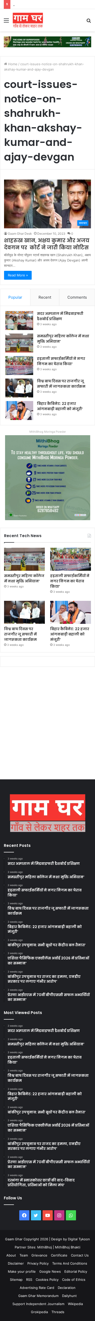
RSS (29, 1280)
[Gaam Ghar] (28, 20)
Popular (15, 297)
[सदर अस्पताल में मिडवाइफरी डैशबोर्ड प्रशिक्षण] (19, 320)
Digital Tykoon (79, 1239)
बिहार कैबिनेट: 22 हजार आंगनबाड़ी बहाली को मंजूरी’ (60, 406)
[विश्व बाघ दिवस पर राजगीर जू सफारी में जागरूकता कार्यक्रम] (19, 388)
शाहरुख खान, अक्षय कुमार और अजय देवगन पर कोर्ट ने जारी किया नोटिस (46, 244)
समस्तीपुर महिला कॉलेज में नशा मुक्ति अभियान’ (24, 578)
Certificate (59, 1255)
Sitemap (16, 1280)
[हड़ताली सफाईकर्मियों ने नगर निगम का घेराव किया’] (19, 365)
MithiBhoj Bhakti (67, 1247)
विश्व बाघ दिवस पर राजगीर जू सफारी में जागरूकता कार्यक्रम (48, 4)
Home (12, 64)
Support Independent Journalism (38, 1304)
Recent (45, 297)
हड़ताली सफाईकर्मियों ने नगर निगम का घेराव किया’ (61, 361)
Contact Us (80, 1255)
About (11, 1255)
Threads (57, 1312)
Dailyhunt (69, 1296)
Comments (77, 297)
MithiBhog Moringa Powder (47, 431)
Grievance (39, 1255)
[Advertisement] (47, 724)
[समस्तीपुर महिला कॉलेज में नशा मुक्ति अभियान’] (19, 343)
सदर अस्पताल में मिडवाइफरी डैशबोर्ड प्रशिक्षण (60, 316)
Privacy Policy (38, 1263)
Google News (50, 1271)
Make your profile (22, 1271)
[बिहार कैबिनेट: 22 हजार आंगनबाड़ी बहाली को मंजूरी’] (19, 410)
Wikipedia (75, 1304)
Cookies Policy (47, 1280)
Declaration (66, 1288)
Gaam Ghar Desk (20, 233)
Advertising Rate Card (37, 1288)
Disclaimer (16, 1263)
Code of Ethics (73, 1280)
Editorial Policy (75, 1271)
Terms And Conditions (69, 1263)
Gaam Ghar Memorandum (38, 1296)
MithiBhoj (44, 1247)
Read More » (18, 275)
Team (24, 1255)
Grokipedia (39, 1312)
